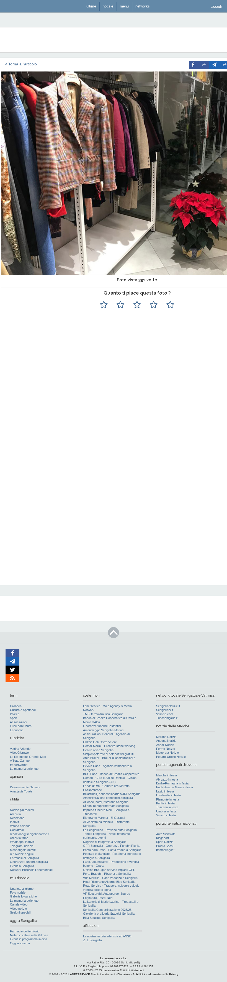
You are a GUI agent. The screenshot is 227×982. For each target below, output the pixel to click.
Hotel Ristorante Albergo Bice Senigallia (109, 881)
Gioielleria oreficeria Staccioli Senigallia (109, 913)
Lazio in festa (165, 791)
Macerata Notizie (167, 752)
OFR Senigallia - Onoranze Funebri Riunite (111, 845)
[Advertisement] (157, 468)
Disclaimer (123, 974)
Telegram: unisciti (21, 846)
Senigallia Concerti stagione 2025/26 (107, 909)
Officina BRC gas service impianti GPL (109, 869)
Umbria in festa (166, 811)
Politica (14, 714)
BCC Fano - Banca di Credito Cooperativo (111, 774)
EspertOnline (18, 764)
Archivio (15, 814)
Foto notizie (17, 892)
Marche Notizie (166, 736)
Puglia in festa (165, 803)
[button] (216, 6)
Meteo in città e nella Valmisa (29, 935)
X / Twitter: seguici (22, 854)
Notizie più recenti (22, 810)
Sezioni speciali (20, 912)
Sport (13, 718)
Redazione (17, 818)
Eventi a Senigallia (22, 866)
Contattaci (17, 830)
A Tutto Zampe (20, 760)
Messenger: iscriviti (23, 849)
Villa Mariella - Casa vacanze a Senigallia (110, 877)
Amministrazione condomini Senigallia (108, 797)
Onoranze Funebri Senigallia (29, 861)
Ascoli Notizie (165, 744)
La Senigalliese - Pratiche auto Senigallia (110, 830)
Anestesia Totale (21, 791)
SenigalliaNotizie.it (168, 706)
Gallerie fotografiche (23, 896)
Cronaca (16, 706)
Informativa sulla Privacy (163, 974)
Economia (16, 730)
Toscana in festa (167, 807)
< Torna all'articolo (21, 64)
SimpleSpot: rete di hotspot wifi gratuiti (108, 754)
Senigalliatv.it (164, 710)
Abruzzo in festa (167, 779)
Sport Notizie (164, 841)
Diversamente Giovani (25, 787)
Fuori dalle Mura (21, 726)
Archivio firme (19, 838)
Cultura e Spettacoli (23, 710)
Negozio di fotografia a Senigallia (104, 841)
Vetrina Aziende (20, 748)
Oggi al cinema (20, 943)
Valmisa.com (164, 714)
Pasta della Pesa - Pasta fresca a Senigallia (112, 849)
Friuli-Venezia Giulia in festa (174, 787)
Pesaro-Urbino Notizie (171, 756)
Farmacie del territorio (24, 931)
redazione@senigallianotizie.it (29, 834)
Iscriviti (14, 822)
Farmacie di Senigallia (24, 858)
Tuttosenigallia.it (166, 718)
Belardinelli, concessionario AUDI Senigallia (111, 794)
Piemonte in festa (167, 799)
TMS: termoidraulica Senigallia (103, 714)
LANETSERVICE (79, 974)
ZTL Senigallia (92, 940)
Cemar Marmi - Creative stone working (109, 746)
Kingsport (162, 838)
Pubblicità (139, 974)
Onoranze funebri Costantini (102, 726)
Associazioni (18, 722)
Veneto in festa (166, 815)
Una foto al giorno (21, 888)
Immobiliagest (165, 849)
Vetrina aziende (20, 826)
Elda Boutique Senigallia (99, 917)
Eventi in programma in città (28, 939)
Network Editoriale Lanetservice (31, 869)
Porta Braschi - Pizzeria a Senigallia (107, 873)
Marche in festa (166, 775)
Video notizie (18, 908)
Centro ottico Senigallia (98, 750)
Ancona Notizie (166, 740)
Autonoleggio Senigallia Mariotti (103, 730)
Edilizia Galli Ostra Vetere (100, 742)
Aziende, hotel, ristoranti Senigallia (105, 802)
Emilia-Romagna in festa (172, 783)
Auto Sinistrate (166, 834)
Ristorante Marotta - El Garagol (104, 817)
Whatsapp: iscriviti (22, 841)
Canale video (18, 904)
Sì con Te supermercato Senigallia (106, 805)
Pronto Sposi (164, 846)
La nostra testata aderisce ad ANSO (107, 936)
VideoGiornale (19, 752)
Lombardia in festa (168, 795)
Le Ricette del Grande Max (28, 756)
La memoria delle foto (24, 768)
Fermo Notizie (165, 748)
